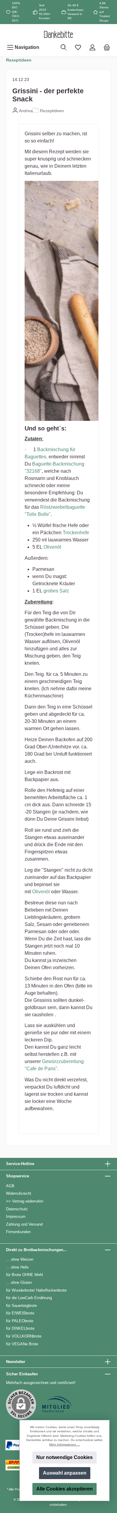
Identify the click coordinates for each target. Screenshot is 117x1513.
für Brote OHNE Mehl (24, 1274)
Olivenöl (52, 547)
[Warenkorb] (107, 47)
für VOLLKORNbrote (23, 1336)
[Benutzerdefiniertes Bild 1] (57, 1404)
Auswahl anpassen (64, 1473)
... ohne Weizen (19, 1259)
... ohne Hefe (17, 1267)
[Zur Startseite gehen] (58, 34)
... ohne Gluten (19, 1282)
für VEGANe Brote (22, 1344)
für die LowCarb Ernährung (29, 1298)
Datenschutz (17, 1209)
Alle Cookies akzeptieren (64, 1488)
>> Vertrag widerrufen (24, 1201)
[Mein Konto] (92, 47)
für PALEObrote (19, 1321)
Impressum (16, 1216)
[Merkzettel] (78, 47)
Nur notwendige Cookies (64, 1457)
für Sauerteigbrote (21, 1305)
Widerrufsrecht (18, 1193)
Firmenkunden (18, 1232)
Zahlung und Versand (24, 1224)
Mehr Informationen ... (64, 1444)
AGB (10, 1186)
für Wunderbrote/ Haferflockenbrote (36, 1290)
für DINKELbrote (20, 1328)
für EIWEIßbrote (20, 1313)
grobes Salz (56, 590)
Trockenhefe (76, 532)
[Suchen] (63, 47)
